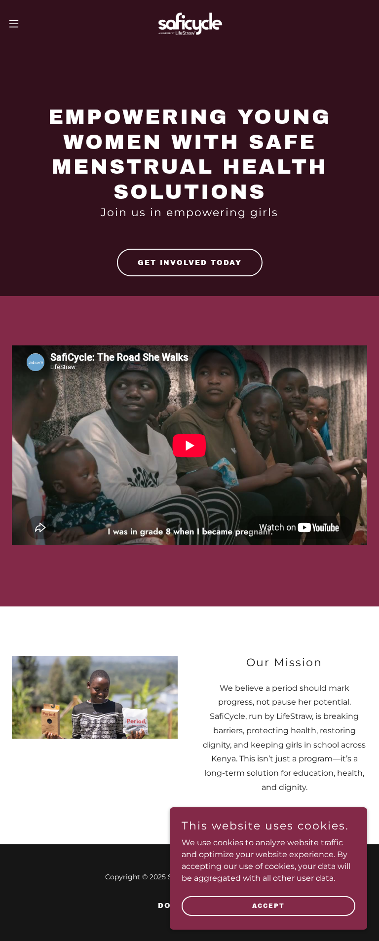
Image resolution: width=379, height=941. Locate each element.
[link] (189, 23)
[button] (32, 24)
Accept (268, 905)
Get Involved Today (190, 262)
